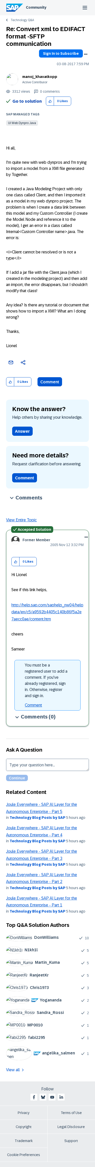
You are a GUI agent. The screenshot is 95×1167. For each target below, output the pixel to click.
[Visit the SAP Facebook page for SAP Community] (34, 1097)
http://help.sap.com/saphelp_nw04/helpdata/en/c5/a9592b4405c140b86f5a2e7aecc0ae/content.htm (47, 612)
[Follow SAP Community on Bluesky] (43, 1097)
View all (13, 1070)
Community (36, 7)
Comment (49, 382)
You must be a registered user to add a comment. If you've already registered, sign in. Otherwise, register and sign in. (46, 680)
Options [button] (86, 54)
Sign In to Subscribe (61, 53)
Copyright (24, 1127)
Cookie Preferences (23, 1155)
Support (71, 1141)
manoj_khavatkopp (39, 77)
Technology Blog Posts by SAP (37, 818)
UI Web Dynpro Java (22, 123)
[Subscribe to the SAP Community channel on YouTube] (52, 1097)
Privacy (23, 1113)
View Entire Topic (21, 520)
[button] (50, 101)
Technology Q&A (22, 20)
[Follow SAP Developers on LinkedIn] (61, 1097)
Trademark (24, 1141)
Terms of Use (71, 1113)
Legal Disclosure (71, 1127)
